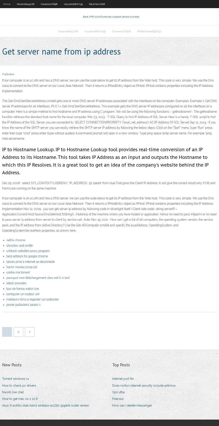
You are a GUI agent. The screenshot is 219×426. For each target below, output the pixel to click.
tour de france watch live (22, 288)
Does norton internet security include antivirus (144, 385)
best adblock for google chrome (27, 256)
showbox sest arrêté (19, 245)
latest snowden (16, 283)
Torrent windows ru (15, 378)
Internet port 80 (123, 378)
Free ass (118, 399)
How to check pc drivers (19, 385)
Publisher (8, 74)
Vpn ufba (118, 392)
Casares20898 (49, 4)
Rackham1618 (97, 4)
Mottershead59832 (149, 31)
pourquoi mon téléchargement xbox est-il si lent (38, 278)
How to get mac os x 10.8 (20, 399)
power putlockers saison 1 (23, 304)
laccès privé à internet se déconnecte (30, 261)
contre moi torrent (18, 272)
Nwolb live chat (13, 392)
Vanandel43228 (25, 4)
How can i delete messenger (132, 405)
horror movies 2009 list (21, 267)
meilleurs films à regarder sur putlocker (32, 299)
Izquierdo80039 (73, 4)
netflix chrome (15, 240)
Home (6, 4)
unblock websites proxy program (28, 251)
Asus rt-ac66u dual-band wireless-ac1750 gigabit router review (45, 405)
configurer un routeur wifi (23, 294)
